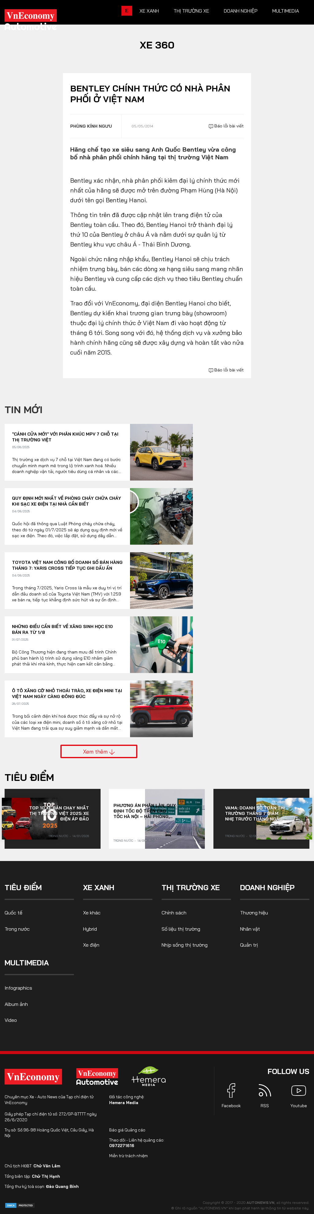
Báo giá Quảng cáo (127, 1129)
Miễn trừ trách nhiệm (128, 1155)
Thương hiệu (254, 913)
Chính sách (174, 913)
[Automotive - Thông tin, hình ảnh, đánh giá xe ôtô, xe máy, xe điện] (41, 21)
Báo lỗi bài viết (228, 126)
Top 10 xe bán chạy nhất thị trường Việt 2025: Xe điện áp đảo (59, 813)
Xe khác (92, 913)
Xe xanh (149, 11)
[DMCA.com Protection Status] (20, 1205)
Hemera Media (123, 1102)
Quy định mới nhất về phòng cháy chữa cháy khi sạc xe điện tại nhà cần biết (66, 501)
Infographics (18, 988)
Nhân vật (250, 929)
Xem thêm (96, 751)
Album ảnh (16, 1004)
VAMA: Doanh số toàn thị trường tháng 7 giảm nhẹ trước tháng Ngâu (255, 813)
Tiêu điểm (29, 777)
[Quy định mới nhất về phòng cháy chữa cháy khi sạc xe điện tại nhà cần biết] (161, 516)
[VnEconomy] (33, 1076)
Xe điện (91, 945)
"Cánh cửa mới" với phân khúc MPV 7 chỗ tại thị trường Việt (65, 437)
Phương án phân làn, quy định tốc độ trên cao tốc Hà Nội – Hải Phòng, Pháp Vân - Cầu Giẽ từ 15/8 (144, 811)
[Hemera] (149, 1076)
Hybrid (90, 929)
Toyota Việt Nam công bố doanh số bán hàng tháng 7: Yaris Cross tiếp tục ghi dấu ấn (67, 565)
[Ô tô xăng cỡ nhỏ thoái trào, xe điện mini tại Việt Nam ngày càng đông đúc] (161, 709)
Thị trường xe (191, 11)
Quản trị (249, 945)
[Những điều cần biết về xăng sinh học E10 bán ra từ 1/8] (161, 644)
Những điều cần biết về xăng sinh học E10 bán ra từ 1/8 (62, 629)
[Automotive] (98, 1076)
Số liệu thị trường (181, 929)
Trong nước (58, 836)
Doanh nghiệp (241, 11)
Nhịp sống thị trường (185, 945)
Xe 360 (157, 45)
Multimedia (285, 11)
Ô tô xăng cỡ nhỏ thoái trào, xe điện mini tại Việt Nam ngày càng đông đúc (67, 694)
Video (11, 1020)
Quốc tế (13, 913)
